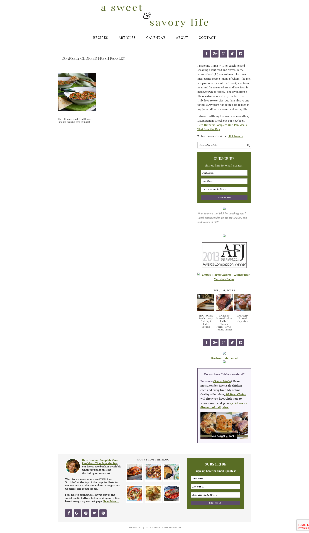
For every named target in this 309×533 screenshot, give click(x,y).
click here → (235, 136)
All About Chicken (235, 394)
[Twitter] (232, 54)
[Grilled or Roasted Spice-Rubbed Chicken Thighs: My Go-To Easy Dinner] (224, 310)
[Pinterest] (240, 54)
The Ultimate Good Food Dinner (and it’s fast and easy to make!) (75, 120)
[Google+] (215, 54)
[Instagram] (223, 54)
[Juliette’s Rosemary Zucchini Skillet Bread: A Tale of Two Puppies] (171, 478)
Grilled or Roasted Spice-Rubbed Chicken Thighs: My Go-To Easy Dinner (224, 322)
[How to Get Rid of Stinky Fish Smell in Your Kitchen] (171, 500)
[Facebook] (206, 54)
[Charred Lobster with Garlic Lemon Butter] (134, 500)
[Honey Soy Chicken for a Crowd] (153, 478)
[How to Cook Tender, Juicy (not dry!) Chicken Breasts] (205, 310)
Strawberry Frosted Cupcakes (243, 318)
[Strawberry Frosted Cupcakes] (242, 310)
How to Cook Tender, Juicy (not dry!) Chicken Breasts (206, 321)
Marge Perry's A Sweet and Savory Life (154, 16)
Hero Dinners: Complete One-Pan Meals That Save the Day (100, 461)
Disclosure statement (224, 358)
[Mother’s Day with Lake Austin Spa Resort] (153, 500)
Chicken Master (222, 381)
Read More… (111, 501)
